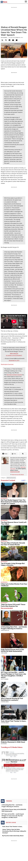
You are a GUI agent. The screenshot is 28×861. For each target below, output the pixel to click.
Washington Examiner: (7, 364)
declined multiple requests (14, 374)
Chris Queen (4, 652)
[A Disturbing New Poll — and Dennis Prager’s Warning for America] (14, 618)
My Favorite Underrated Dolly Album (13, 835)
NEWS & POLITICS (11, 477)
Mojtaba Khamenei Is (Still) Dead (13, 742)
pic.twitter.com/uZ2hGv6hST (14, 355)
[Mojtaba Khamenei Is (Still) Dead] (14, 733)
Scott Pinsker (4, 679)
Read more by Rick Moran (18, 474)
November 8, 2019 (14, 360)
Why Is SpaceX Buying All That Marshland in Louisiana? (12, 699)
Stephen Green (5, 701)
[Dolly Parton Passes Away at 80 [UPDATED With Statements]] (14, 640)
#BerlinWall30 (14, 353)
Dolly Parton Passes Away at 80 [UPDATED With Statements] (12, 650)
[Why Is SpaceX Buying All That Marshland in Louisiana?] (14, 689)
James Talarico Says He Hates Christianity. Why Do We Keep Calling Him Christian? (14, 831)
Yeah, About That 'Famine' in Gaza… (13, 721)
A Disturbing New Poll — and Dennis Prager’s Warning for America (14, 627)
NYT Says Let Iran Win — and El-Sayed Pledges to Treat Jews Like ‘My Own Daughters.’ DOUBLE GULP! (13, 674)
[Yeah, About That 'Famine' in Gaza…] (14, 712)
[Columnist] (5, 460)
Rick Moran (4, 37)
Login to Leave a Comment (14, 765)
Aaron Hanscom (5, 630)
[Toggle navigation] (25, 1)
